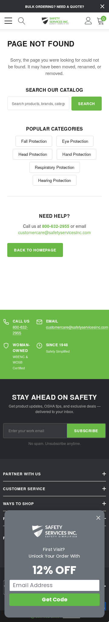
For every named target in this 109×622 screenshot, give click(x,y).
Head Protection (32, 154)
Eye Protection (75, 141)
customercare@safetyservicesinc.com (54, 232)
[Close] (102, 6)
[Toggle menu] (9, 20)
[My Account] (88, 21)
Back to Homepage (35, 250)
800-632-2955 (20, 329)
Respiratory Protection (54, 167)
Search (86, 103)
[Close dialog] (98, 518)
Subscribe (86, 430)
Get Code (54, 599)
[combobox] (38, 103)
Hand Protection (76, 154)
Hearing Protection (54, 180)
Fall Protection (34, 141)
